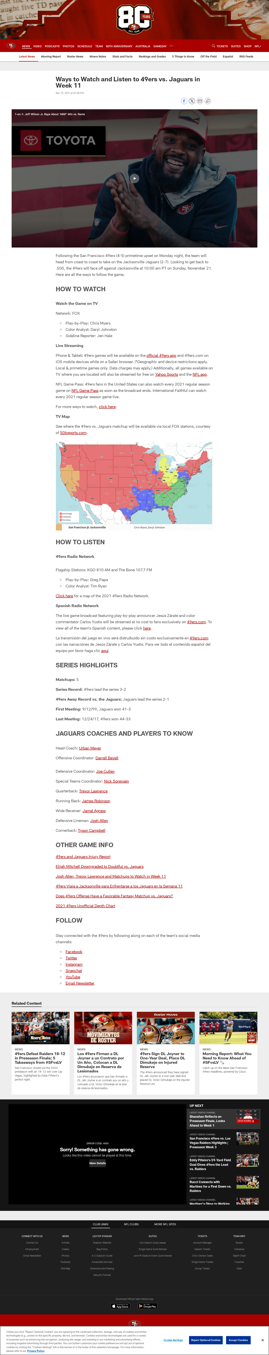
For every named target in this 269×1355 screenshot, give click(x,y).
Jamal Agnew (94, 810)
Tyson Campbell (91, 830)
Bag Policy (102, 1249)
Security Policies (102, 1274)
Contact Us (32, 1242)
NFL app (200, 374)
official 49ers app (161, 355)
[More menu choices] (171, 45)
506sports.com (73, 432)
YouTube (73, 976)
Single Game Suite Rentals (153, 1249)
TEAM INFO (239, 1236)
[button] (134, 178)
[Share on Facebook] (184, 103)
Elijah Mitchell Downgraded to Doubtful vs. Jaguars (100, 866)
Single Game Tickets (202, 1261)
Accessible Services (102, 1261)
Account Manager (202, 1242)
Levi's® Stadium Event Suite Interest (153, 1255)
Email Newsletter (80, 983)
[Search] (213, 45)
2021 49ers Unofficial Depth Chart (85, 905)
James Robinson (96, 800)
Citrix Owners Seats (202, 1255)
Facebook (74, 951)
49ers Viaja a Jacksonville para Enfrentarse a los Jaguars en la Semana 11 (119, 886)
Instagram (74, 964)
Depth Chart (239, 1255)
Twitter (71, 957)
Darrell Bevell (107, 757)
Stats (239, 1268)
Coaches (239, 1261)
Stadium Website (102, 1242)
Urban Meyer (90, 748)
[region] (134, 1340)
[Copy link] (208, 101)
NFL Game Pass (84, 390)
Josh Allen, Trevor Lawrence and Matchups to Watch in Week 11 (111, 876)
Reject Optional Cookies (206, 1340)
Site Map (65, 1268)
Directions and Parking (102, 1268)
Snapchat (74, 970)
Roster (239, 1242)
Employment (32, 1249)
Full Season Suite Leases (153, 1242)
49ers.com (196, 621)
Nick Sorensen (116, 781)
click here (107, 406)
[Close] (262, 1340)
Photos (65, 1255)
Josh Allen (99, 820)
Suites (153, 1236)
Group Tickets (202, 1268)
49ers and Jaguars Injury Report (83, 856)
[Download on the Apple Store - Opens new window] (120, 1306)
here (147, 628)
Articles (66, 1242)
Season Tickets (202, 1249)
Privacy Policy (36, 1350)
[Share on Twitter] (192, 103)
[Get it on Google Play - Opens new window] (147, 1308)
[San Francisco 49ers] (134, 1324)
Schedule (239, 1249)
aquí (104, 650)
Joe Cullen (105, 771)
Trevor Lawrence (93, 790)
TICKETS (202, 1236)
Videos (65, 1249)
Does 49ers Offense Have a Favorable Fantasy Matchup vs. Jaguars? (114, 895)
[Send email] (200, 103)
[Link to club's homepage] (11, 45)
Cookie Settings (173, 1340)
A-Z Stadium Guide (102, 1255)
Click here (64, 595)
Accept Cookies (238, 1340)
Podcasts (65, 1261)
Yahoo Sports (166, 374)
